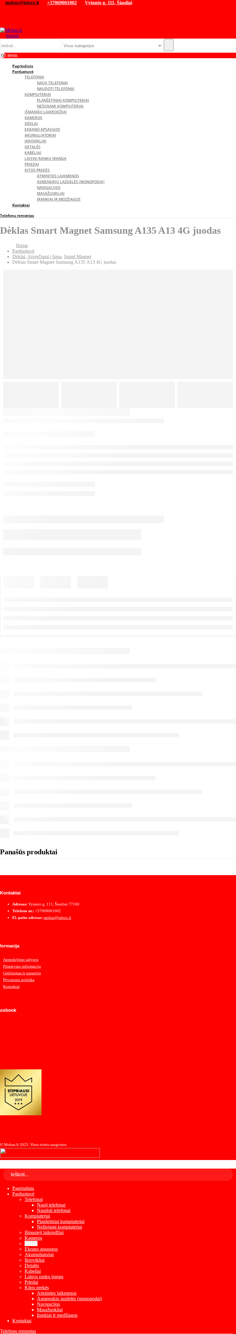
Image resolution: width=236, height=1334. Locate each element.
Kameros (33, 117)
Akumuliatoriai (40, 135)
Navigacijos (49, 187)
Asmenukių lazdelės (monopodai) (70, 181)
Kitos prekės (37, 170)
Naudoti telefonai (55, 88)
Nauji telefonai (52, 82)
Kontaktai (21, 205)
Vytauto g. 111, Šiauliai (108, 2)
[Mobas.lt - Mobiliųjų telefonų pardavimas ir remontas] (11, 30)
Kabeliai (33, 152)
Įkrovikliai (35, 141)
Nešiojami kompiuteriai (60, 106)
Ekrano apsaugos (42, 129)
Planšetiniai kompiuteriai (63, 100)
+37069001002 (62, 2)
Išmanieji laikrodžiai (46, 112)
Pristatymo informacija (22, 966)
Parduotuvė (22, 71)
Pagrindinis (23, 1188)
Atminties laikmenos (58, 176)
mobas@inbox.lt (22, 2)
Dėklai (31, 123)
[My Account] (5, 10)
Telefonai (34, 77)
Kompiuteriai (38, 94)
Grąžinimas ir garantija (22, 973)
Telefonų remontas (17, 215)
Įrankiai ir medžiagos (59, 199)
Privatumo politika (18, 979)
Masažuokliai (51, 193)
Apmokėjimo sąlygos (20, 959)
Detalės (33, 146)
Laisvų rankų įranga (45, 158)
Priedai (32, 164)
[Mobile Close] (3, 1165)
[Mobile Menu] (2, 24)
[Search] (169, 45)
